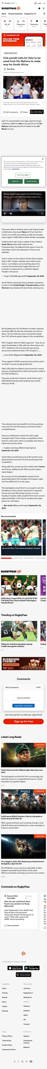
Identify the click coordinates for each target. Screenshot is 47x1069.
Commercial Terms (9, 1049)
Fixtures (5, 993)
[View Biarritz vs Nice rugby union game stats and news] (34, 24)
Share (25, 112)
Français (27, 1024)
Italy (20, 123)
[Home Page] (11, 8)
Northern (27, 1006)
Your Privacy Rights (23, 175)
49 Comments (12, 112)
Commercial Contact (28, 1041)
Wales (24, 232)
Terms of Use (6, 1040)
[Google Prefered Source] (36, 112)
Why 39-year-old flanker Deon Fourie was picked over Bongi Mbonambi (17, 903)
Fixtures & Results (15, 14)
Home (4, 988)
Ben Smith (8, 505)
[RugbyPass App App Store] (15, 968)
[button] (44, 13)
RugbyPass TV (30, 14)
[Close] (42, 159)
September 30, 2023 (33, 355)
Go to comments (12, 925)
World (26, 1015)
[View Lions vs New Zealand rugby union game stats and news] (7, 24)
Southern (27, 1011)
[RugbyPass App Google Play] (32, 968)
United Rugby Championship (25, 285)
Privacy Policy (7, 1036)
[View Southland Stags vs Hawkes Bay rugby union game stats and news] (21, 24)
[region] (23, 171)
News (4, 14)
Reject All (15, 181)
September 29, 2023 (35, 276)
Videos (4, 1006)
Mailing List (28, 997)
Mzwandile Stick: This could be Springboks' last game (21, 548)
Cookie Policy (7, 1045)
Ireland (42, 466)
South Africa (7, 244)
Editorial (27, 1047)
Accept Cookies (32, 181)
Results (4, 997)
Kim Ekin (11, 69)
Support (26, 1036)
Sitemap (5, 1011)
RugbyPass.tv (28, 993)
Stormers (6, 288)
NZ (25, 1020)
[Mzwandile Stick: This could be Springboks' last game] (21, 532)
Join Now (27, 988)
